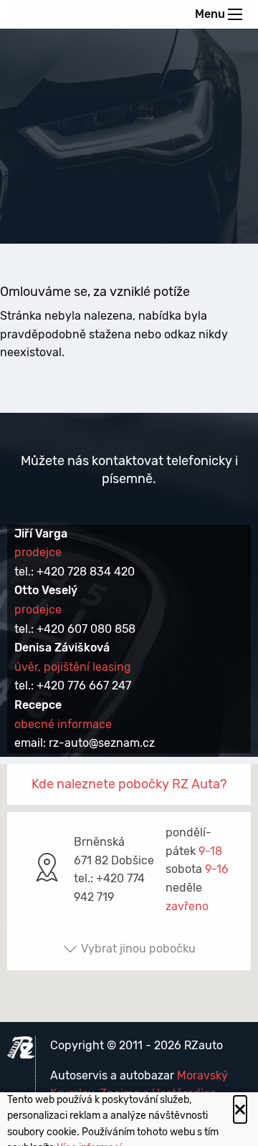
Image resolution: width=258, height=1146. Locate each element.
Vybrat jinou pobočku (138, 948)
